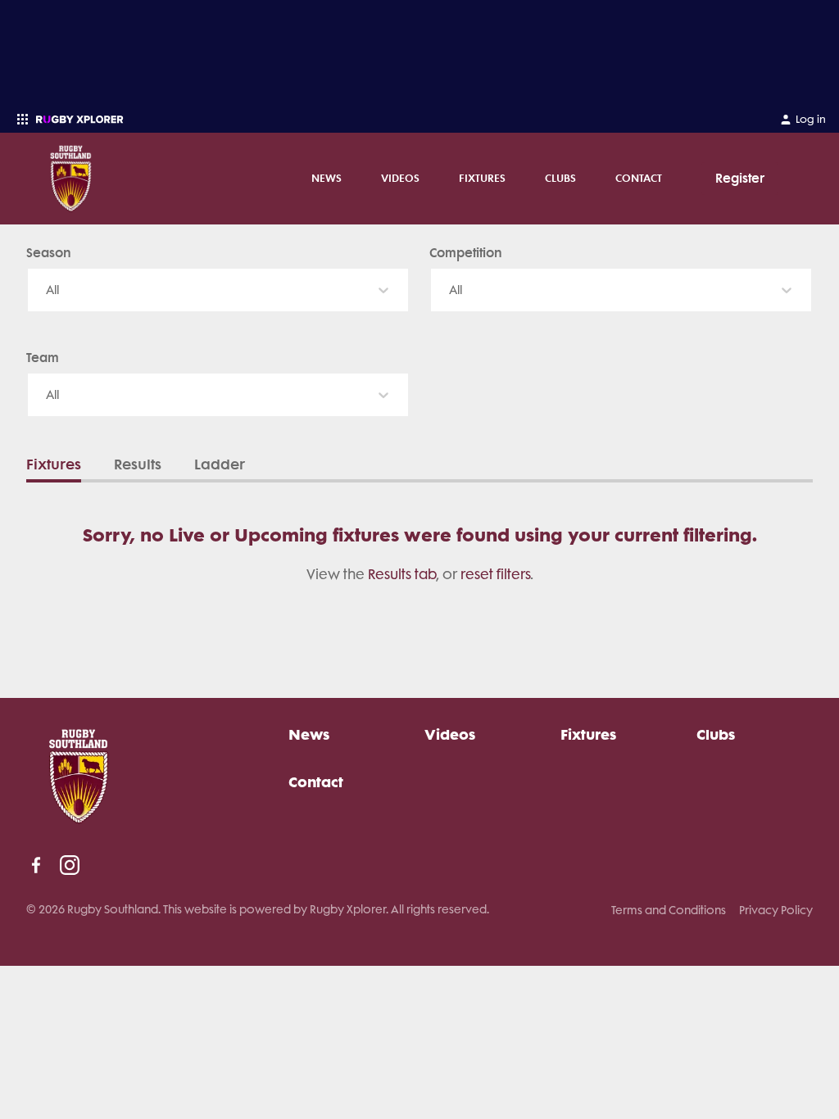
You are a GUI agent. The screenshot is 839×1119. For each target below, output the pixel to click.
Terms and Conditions (668, 910)
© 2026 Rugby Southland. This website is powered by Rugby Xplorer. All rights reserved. (257, 909)
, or (414, 574)
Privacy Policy (776, 910)
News (326, 177)
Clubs (560, 177)
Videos (400, 177)
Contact (638, 177)
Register (739, 178)
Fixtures (482, 177)
